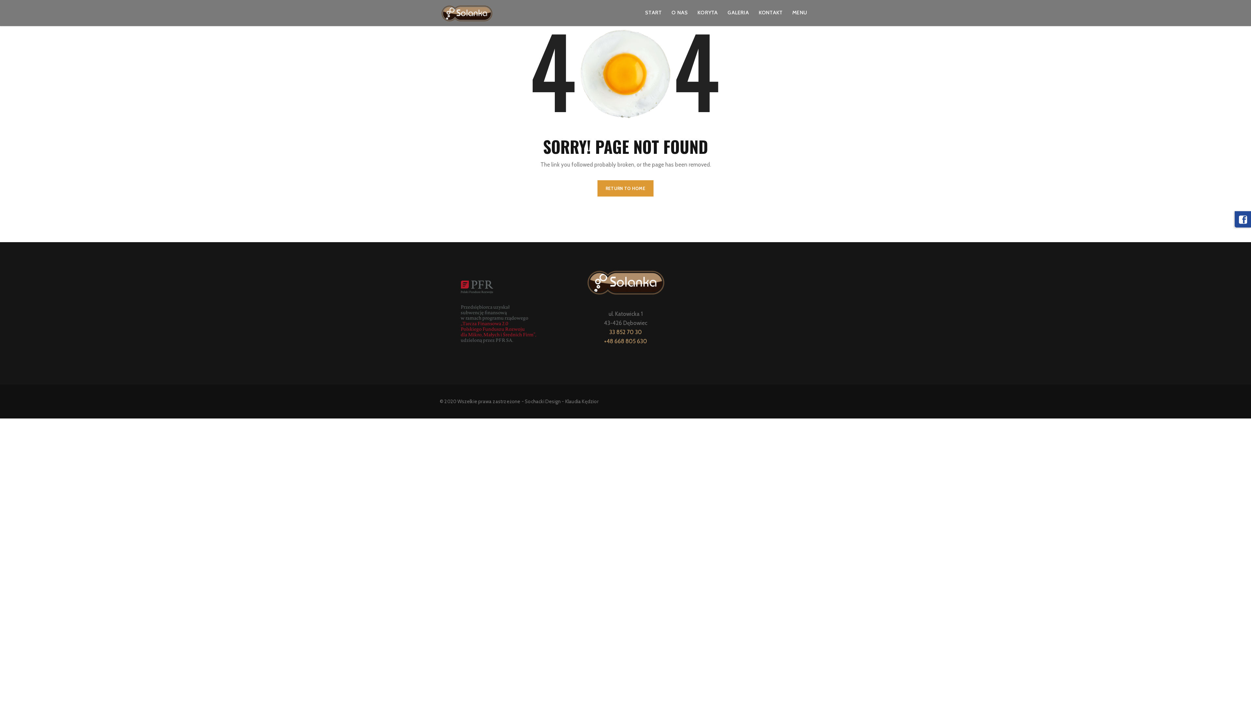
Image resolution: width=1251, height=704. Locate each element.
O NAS (679, 12)
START (653, 12)
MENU (799, 12)
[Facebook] (1243, 219)
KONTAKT (771, 12)
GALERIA (738, 12)
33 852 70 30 (625, 332)
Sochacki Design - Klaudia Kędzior (561, 401)
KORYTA (707, 12)
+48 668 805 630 (625, 341)
